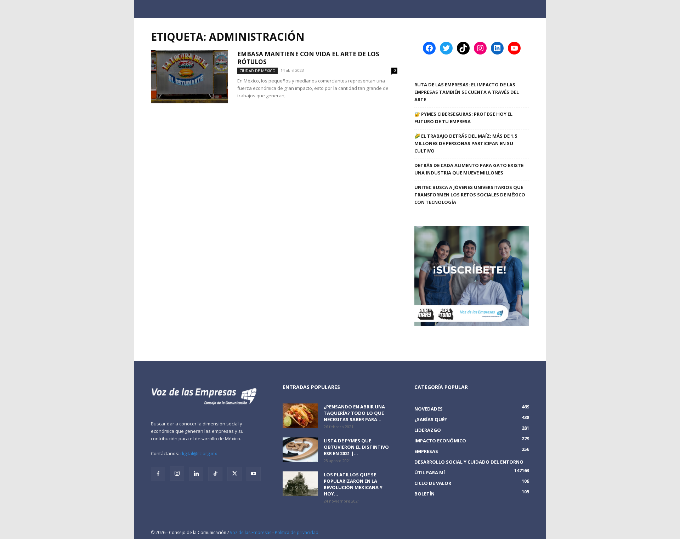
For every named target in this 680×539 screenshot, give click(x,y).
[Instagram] (177, 473)
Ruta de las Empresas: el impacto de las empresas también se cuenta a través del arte (466, 92)
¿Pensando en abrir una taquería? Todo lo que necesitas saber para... (354, 413)
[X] (234, 474)
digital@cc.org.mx (198, 453)
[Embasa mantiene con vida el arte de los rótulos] (189, 76)
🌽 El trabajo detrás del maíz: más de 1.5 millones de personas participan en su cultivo (465, 143)
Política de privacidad (296, 532)
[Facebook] (158, 474)
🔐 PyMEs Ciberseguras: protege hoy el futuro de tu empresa (463, 118)
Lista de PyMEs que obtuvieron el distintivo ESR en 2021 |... (356, 447)
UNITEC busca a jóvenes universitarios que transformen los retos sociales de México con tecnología (469, 194)
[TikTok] (215, 474)
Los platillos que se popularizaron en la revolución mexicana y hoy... (353, 484)
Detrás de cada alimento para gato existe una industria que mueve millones (468, 169)
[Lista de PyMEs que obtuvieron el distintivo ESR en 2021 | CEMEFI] (300, 449)
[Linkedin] (196, 474)
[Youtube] (253, 474)
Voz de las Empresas (250, 532)
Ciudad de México (257, 70)
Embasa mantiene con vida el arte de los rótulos (308, 58)
